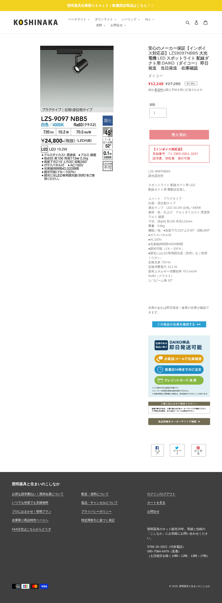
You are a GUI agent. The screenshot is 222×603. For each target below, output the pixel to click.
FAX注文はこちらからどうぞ (31, 529)
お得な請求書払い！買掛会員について (38, 494)
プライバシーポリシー (96, 511)
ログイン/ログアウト (161, 494)
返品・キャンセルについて (99, 502)
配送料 (159, 89)
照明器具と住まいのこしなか (194, 586)
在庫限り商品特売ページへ (30, 520)
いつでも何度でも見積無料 (30, 502)
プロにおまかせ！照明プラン (31, 511)
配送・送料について (95, 494)
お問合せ (153, 511)
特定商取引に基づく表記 (98, 520)
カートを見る (156, 502)
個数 (152, 105)
